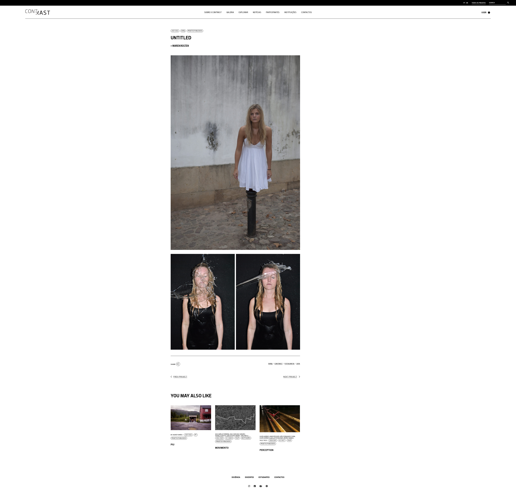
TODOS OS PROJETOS (479, 3)
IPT (196, 435)
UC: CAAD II (229, 438)
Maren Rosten (180, 45)
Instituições (246, 438)
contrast (279, 364)
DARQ (183, 31)
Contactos (279, 477)
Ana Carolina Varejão (237, 434)
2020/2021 (272, 440)
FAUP (237, 438)
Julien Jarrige (264, 436)
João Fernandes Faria (287, 436)
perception (266, 450)
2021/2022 (175, 31)
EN (467, 3)
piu (172, 444)
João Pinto (244, 436)
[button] (267, 418)
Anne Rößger (274, 436)
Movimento (222, 447)
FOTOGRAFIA (289, 364)
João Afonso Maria (233, 436)
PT (464, 3)
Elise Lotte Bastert (276, 438)
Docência (236, 477)
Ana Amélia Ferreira (222, 434)
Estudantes (264, 477)
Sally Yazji (263, 440)
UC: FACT (282, 440)
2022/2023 (219, 438)
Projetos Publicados (195, 31)
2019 (298, 364)
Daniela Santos (220, 436)
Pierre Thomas (289, 438)
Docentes (249, 477)
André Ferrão (176, 435)
